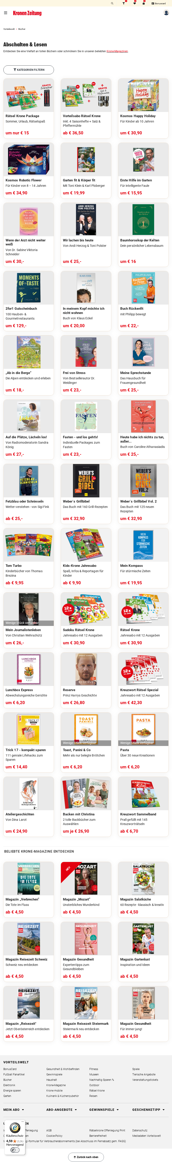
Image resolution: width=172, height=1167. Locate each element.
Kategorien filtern (30, 69)
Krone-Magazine (56, 1085)
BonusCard (10, 1069)
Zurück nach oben (87, 1157)
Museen (94, 1074)
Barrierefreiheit (98, 1135)
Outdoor (94, 1085)
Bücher (7, 1079)
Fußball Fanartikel (14, 1074)
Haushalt (51, 1079)
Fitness (93, 1069)
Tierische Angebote (143, 1074)
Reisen (93, 1096)
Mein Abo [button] (12, 1109)
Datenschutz (139, 1130)
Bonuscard (160, 3)
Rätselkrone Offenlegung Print (107, 1130)
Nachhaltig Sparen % (101, 1079)
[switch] (15, 1150)
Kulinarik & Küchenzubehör (62, 1096)
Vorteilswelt (9, 29)
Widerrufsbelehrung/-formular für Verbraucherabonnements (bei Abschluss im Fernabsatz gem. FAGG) (64, 1141)
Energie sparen (12, 1090)
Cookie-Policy (54, 1135)
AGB (49, 1130)
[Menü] (22, 1122)
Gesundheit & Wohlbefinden (63, 1069)
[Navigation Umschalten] (6, 13)
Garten (7, 1096)
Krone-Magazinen (117, 51)
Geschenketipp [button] (146, 1109)
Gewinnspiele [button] (102, 1109)
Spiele (136, 1069)
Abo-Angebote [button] (59, 1109)
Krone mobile (54, 1090)
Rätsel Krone (97, 1090)
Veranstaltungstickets (145, 1079)
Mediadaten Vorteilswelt (146, 1135)
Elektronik (9, 1085)
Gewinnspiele (54, 1074)
